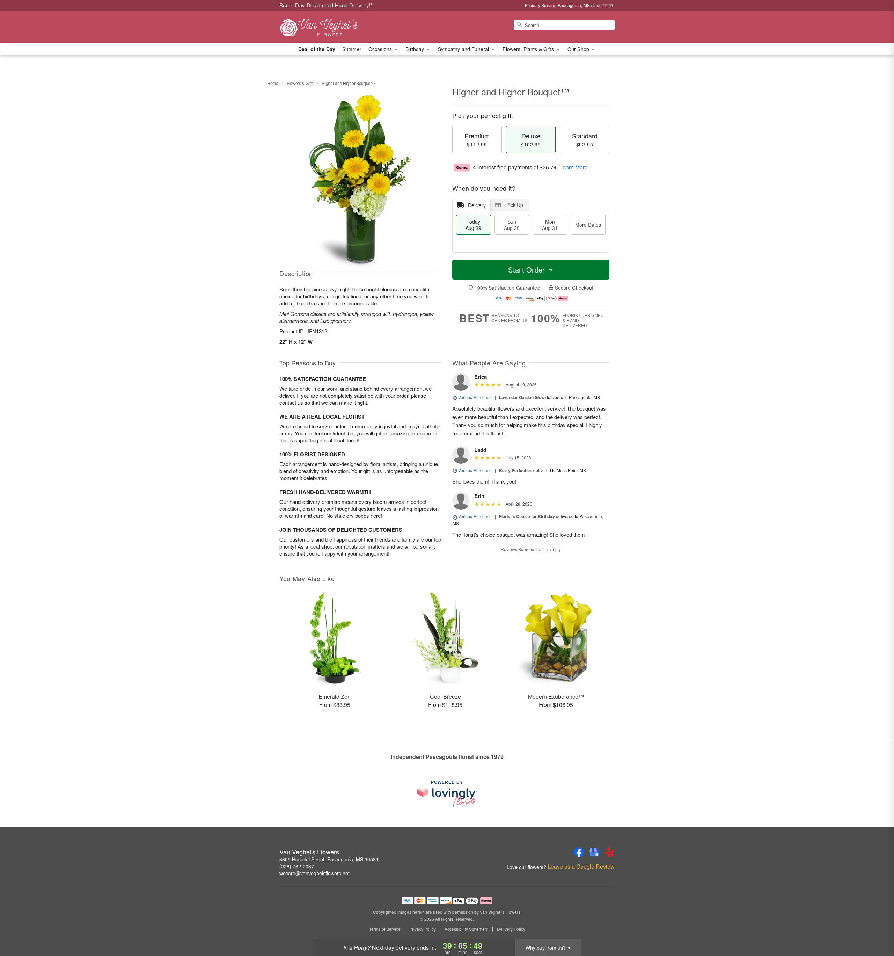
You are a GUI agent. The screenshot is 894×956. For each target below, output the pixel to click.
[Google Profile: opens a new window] (594, 852)
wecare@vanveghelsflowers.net (314, 873)
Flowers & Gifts (300, 83)
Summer (351, 48)
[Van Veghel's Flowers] (329, 27)
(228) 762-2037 (296, 866)
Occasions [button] (380, 48)
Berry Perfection (515, 470)
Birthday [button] (415, 48)
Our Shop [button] (579, 48)
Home (272, 83)
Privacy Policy (422, 929)
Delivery (477, 205)
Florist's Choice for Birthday (527, 516)
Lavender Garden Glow (521, 397)
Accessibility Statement (466, 929)
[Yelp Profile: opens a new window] (610, 852)
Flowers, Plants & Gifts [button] (529, 48)
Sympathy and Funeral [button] (464, 48)
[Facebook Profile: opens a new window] (579, 852)
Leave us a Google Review (581, 866)
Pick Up (514, 204)
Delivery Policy (511, 929)
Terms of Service (385, 929)
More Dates (588, 224)
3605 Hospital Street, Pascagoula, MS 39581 (329, 859)
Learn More (573, 167)
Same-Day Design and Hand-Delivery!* (326, 5)
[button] (876, 926)
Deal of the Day (316, 48)
